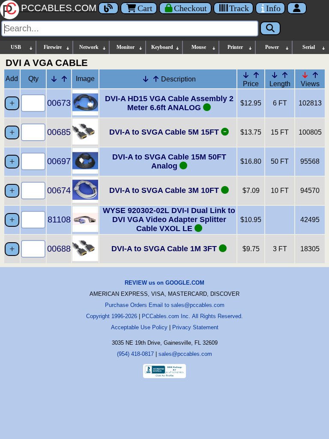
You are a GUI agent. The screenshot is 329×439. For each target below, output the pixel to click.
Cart (145, 8)
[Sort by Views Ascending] (315, 75)
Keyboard (162, 47)
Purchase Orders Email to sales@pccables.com (164, 305)
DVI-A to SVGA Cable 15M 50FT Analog (169, 161)
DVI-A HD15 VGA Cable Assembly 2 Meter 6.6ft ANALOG (169, 103)
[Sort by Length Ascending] (285, 75)
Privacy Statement (195, 327)
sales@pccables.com (185, 354)
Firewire (53, 47)
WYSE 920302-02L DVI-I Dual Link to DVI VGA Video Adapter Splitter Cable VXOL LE (169, 219)
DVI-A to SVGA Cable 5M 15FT (165, 132)
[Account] (297, 8)
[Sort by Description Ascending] (156, 79)
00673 (59, 103)
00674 (59, 190)
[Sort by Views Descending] (305, 75)
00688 (59, 248)
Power (272, 47)
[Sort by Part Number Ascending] (64, 79)
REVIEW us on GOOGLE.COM (164, 283)
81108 (59, 219)
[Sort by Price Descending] (246, 75)
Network (89, 47)
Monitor (126, 47)
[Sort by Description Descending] (146, 79)
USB (16, 47)
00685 (59, 132)
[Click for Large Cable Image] (85, 113)
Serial (308, 47)
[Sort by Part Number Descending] (54, 79)
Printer (235, 47)
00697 (59, 161)
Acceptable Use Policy (139, 327)
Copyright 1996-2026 (111, 316)
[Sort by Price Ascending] (256, 75)
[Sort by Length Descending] (274, 75)
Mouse (198, 47)
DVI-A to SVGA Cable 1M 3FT (165, 248)
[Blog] (108, 8)
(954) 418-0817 (135, 354)
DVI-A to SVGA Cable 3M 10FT (165, 190)
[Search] (270, 28)
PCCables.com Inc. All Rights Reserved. (192, 316)
